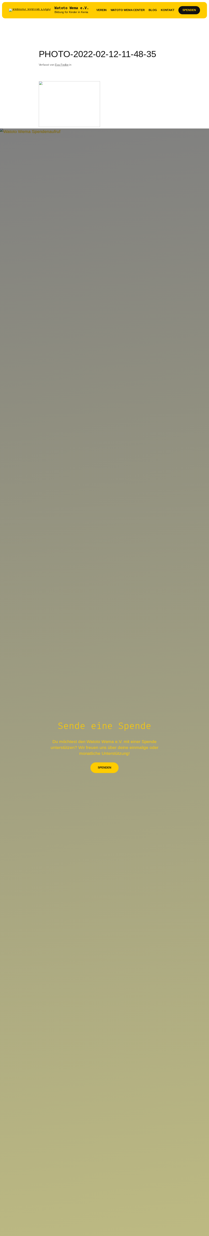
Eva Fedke (62, 64)
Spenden (189, 10)
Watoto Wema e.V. (71, 8)
